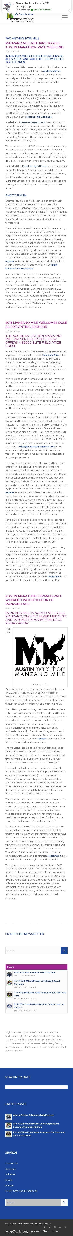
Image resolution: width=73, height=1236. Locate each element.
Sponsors (10, 1168)
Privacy (9, 1185)
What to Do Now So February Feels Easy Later (35, 972)
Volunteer (10, 1174)
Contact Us (11, 1163)
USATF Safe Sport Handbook (21, 1190)
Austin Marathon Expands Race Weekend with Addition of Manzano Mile (33, 600)
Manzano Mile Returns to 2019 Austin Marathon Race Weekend (34, 45)
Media (8, 1180)
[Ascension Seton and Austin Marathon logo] (30, 17)
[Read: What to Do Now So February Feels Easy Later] (9, 974)
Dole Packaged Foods (32, 122)
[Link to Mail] (59, 1227)
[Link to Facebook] (44, 1227)
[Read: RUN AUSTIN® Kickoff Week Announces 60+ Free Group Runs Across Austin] (9, 994)
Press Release (14, 51)
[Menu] (63, 17)
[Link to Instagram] (54, 1227)
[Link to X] (49, 1227)
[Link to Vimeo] (65, 1227)
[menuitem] (63, 17)
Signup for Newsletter (24, 934)
